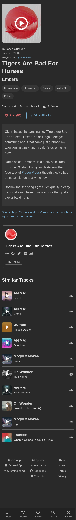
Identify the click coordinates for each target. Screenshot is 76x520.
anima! (47, 88)
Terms (62, 470)
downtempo (11, 88)
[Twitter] (19, 254)
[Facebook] (13, 254)
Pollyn (7, 96)
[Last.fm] (25, 254)
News (62, 465)
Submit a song (16, 470)
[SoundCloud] (7, 254)
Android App (15, 465)
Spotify (40, 460)
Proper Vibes (31, 172)
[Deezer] (31, 254)
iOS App (16, 460)
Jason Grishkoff (15, 48)
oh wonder (30, 88)
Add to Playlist (42, 115)
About (62, 460)
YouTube (39, 476)
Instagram (40, 465)
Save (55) (15, 115)
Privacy (61, 476)
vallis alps (63, 88)
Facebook (40, 470)
